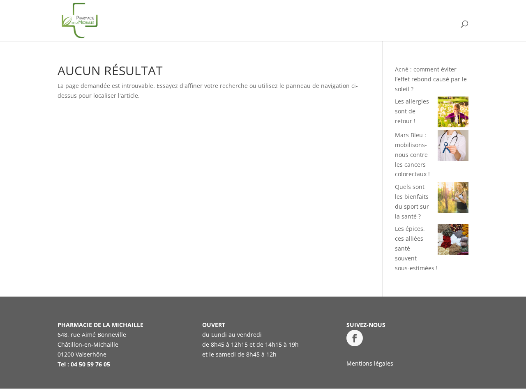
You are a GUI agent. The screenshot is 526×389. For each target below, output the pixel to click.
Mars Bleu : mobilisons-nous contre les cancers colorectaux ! (412, 154)
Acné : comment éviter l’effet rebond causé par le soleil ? (431, 79)
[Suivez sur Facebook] (354, 338)
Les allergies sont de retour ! (412, 111)
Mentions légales (369, 363)
